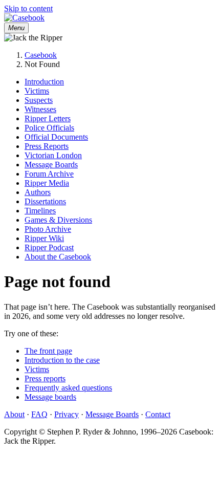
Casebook (41, 55)
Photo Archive (48, 229)
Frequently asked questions (68, 387)
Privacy (66, 414)
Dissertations (45, 201)
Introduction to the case (62, 360)
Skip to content (28, 8)
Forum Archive (49, 173)
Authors (38, 192)
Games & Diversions (58, 219)
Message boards (50, 397)
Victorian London (53, 155)
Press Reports (47, 146)
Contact (157, 414)
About (14, 414)
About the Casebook (58, 256)
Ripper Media (47, 183)
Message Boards (51, 164)
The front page (48, 350)
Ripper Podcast (49, 247)
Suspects (39, 100)
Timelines (40, 210)
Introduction (44, 81)
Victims (37, 90)
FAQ (39, 414)
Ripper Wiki (44, 238)
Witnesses (40, 109)
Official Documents (56, 137)
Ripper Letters (48, 118)
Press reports (45, 378)
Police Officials (49, 127)
